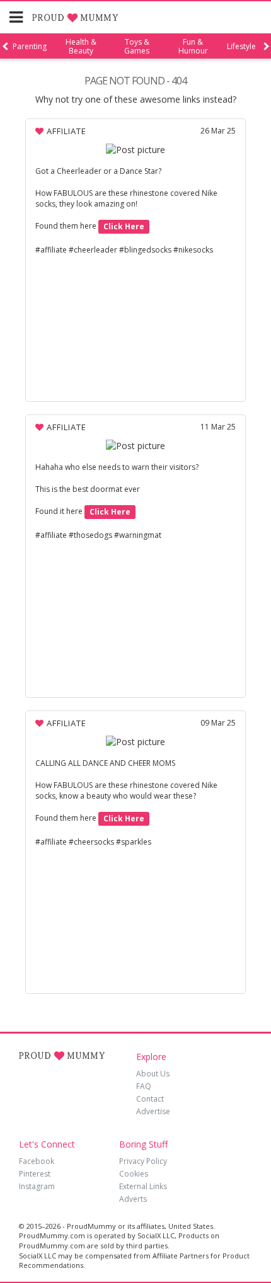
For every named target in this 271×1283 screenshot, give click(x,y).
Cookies (133, 1173)
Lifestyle (241, 46)
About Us (153, 1073)
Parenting (30, 46)
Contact (150, 1098)
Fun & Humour (193, 46)
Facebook (36, 1161)
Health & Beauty (81, 46)
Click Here (123, 226)
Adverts (133, 1199)
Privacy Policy (143, 1161)
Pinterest (34, 1173)
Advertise (153, 1111)
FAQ (143, 1086)
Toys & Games (136, 46)
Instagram (37, 1186)
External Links (143, 1186)
